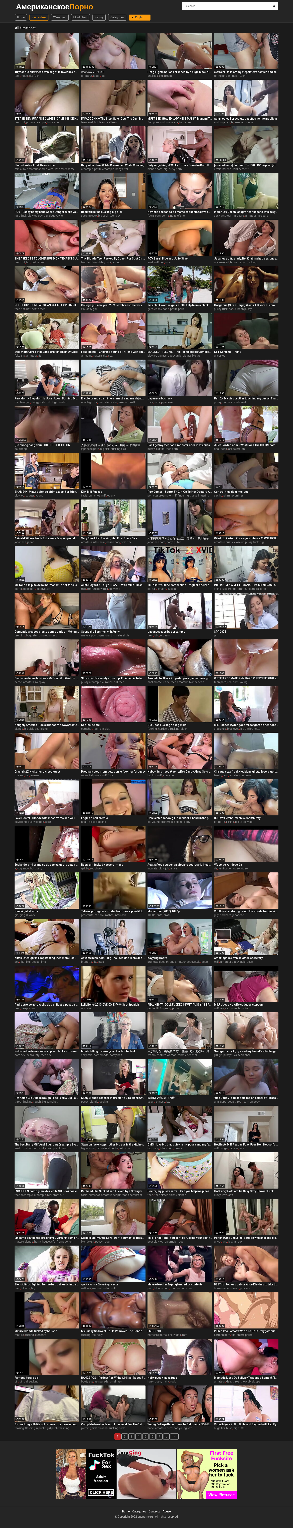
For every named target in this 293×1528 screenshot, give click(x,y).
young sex (185, 1428)
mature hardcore (181, 1288)
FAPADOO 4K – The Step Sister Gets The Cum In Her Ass (113, 118)
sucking (33, 1381)
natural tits (100, 355)
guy (216, 915)
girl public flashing (58, 1428)
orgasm (165, 635)
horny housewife (44, 1241)
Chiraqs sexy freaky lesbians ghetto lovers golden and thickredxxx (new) (246, 771)
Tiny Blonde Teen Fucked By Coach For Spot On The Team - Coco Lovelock (113, 258)
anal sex (152, 75)
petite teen (38, 262)
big (161, 75)
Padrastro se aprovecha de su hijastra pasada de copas (47, 1004)
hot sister (53, 122)
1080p (151, 915)
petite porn (177, 309)
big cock (103, 215)
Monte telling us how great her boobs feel (108, 1051)
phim (226, 495)
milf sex (219, 1008)
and (225, 775)
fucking (152, 728)
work (32, 915)
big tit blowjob (244, 821)
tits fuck (34, 75)
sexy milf (86, 1055)
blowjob (19, 495)
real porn (233, 682)
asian (150, 1101)
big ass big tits (192, 355)
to (215, 75)
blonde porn (154, 169)
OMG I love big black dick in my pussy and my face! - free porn (179, 1144)
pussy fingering (199, 495)
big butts (239, 1428)
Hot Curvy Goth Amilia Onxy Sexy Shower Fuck (243, 1191)
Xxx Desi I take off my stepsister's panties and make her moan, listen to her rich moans (246, 72)
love (224, 1195)
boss (250, 961)
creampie (87, 169)
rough (37, 1101)
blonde (85, 262)
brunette (219, 821)
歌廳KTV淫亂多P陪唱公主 (163, 1097)
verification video (229, 868)
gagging (101, 821)
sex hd (218, 495)
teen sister (161, 1195)
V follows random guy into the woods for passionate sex (246, 911)
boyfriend (21, 821)
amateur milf (127, 402)
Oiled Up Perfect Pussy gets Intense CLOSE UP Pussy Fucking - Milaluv (246, 538)
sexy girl (92, 309)
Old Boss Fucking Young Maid (167, 725)
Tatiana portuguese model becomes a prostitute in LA (113, 911)
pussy (217, 402)
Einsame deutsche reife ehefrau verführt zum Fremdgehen (47, 1237)
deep (224, 448)
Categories (117, 17)
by (87, 868)
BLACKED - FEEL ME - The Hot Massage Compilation (179, 351)
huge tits (219, 1428)
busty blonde (36, 821)
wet (243, 402)
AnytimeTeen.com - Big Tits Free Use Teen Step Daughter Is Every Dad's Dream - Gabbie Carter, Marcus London (113, 958)
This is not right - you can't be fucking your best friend (179, 1237)
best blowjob (155, 1241)
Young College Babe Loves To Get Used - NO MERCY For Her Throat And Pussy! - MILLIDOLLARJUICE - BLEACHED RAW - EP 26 (179, 1424)
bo (16, 448)
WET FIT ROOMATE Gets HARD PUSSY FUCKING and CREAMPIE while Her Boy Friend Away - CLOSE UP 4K (246, 678)
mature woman (166, 1055)
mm (184, 1334)
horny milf (116, 1055)
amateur (86, 75)
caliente (261, 588)
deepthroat (135, 1195)
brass (167, 915)
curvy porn (175, 169)
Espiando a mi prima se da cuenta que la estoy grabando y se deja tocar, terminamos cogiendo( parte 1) (47, 864)
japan (96, 75)
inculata (152, 868)
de (215, 868)
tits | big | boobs (29, 961)
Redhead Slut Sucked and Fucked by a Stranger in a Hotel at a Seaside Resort (113, 1191)
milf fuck (107, 775)
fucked (29, 1334)
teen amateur (179, 682)
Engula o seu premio (94, 818)
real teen (111, 122)
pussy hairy (162, 1381)
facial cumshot (90, 495)
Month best (80, 17)
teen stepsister (107, 402)
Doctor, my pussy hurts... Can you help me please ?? (179, 1191)
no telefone (177, 215)
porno (18, 588)
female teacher (187, 1055)
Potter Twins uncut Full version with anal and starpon (246, 1237)
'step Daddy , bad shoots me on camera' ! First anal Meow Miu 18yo (246, 1097)
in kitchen (126, 1148)
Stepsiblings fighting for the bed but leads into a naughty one (47, 1284)
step (101, 961)
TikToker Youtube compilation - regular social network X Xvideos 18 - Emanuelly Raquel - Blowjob (179, 585)
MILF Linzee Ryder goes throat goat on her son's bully (246, 725)
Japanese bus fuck (159, 398)
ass (231, 309)
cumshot (86, 728)
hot (28, 262)
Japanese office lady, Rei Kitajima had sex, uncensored (246, 258)
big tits (160, 448)
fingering (165, 1008)
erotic (217, 169)
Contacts (154, 1511)
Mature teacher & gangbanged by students (175, 1284)
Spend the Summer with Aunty (100, 631)
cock (48, 821)
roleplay (40, 682)
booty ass (87, 1381)
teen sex (46, 1055)
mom (84, 775)
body (170, 542)
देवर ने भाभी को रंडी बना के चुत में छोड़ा (99, 1284)
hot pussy (36, 868)
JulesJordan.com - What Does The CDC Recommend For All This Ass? (246, 445)
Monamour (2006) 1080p (163, 911)
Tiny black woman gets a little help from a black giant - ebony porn (179, 305)
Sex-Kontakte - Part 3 (227, 351)
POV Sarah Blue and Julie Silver (168, 258)
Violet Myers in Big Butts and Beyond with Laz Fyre (246, 1424)
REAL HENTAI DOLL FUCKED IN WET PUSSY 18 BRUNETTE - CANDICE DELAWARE (179, 1004)
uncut (217, 1241)
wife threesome (65, 169)
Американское (26, 6)
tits (95, 961)
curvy (217, 1195)
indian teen (239, 75)
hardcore (185, 122)
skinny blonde (177, 1195)
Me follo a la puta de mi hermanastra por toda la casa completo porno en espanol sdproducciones (47, 585)
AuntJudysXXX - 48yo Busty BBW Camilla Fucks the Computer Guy (113, 585)
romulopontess (47, 635)
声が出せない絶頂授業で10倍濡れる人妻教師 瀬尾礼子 (179, 1051)
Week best (59, 17)
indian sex (224, 75)
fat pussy (95, 775)
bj (232, 122)
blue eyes (233, 728)
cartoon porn (222, 1334)
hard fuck (21, 215)
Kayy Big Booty (157, 958)
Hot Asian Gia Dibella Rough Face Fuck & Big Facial (47, 1097)
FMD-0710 (154, 1331)
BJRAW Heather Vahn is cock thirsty (237, 818)
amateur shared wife (40, 169)
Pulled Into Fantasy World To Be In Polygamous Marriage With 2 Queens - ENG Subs (246, 1331)
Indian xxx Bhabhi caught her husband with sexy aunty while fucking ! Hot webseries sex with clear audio (246, 211)
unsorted (219, 355)
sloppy (256, 1381)
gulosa (171, 588)
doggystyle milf (41, 402)
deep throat (235, 1101)
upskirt (103, 1101)
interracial (121, 915)
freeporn (169, 75)
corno (165, 215)
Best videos (39, 17)
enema (34, 775)
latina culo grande (225, 588)
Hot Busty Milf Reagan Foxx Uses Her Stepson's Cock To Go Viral (246, 1144)
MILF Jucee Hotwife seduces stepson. (239, 1004)
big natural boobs (107, 1148)
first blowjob (100, 1428)
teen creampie (24, 1195)
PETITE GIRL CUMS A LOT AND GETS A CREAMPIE (46, 305)
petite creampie (104, 169)
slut (107, 728)
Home (21, 17)
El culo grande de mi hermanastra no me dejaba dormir (113, 398)
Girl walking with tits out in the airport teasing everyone (47, 1424)
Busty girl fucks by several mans (102, 864)
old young (153, 821)
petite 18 (153, 1008)
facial (91, 821)
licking (253, 262)
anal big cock (89, 402)
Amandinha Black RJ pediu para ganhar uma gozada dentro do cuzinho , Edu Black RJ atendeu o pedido (179, 678)
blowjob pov (35, 215)
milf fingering (180, 495)
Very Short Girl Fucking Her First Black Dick (109, 538)
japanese (167, 402)
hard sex (20, 1055)
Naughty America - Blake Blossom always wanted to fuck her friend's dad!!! (47, 725)
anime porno (245, 1334)
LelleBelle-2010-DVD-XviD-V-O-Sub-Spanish (110, 1004)
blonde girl (87, 1241)
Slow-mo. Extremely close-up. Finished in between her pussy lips (113, 678)
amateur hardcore (256, 215)
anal (150, 262)
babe (150, 1428)
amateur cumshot (166, 1428)
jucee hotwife (239, 1008)
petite (18, 682)
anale (173, 868)
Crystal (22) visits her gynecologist (37, 771)
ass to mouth (236, 448)
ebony (111, 495)
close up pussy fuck (246, 542)
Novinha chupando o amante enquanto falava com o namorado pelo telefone (179, 211)
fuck (150, 402)
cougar (30, 495)
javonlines (237, 495)
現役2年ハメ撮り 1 (92, 72)
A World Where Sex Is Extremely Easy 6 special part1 (47, 538)
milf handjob (22, 402)
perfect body (182, 821)
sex (110, 355)
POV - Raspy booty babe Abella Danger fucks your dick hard (47, 211)
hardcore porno (157, 1334)
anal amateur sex (158, 682)
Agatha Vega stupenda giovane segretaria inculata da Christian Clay (179, 864)
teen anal (87, 122)
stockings (220, 728)
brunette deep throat (160, 961)
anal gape (220, 1101)
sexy (157, 402)
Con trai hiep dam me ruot (231, 491)
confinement (240, 169)
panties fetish (231, 402)
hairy (150, 1381)
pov (17, 961)
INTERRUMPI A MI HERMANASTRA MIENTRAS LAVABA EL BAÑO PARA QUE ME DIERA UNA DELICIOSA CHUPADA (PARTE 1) (246, 585)
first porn (153, 122)
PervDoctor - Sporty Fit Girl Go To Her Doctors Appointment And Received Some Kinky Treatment (179, 491)
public (177, 542)
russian (234, 1288)
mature (97, 1288)
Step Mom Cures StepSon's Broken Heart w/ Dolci (46, 351)
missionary (113, 542)
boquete (31, 635)
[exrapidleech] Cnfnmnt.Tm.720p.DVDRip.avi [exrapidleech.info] (246, 165)
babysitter (121, 169)
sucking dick (118, 448)
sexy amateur (222, 215)
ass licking (41, 728)
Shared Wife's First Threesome (35, 165)
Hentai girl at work (26, 911)
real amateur (55, 1195)
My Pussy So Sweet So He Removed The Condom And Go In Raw (113, 1331)
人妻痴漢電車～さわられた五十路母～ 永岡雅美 (110, 445)
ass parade (101, 1381)
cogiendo (23, 868)
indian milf (109, 1288)
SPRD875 (220, 631)
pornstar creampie (159, 495)
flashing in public (35, 1428)
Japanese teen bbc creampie (166, 631)
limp (43, 961)
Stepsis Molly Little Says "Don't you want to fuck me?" (113, 1237)
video (244, 868)
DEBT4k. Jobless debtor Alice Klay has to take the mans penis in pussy (246, 1284)
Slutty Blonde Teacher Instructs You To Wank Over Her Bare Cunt (113, 1097)
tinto (159, 915)
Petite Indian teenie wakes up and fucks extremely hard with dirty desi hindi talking (47, 1051)
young (116, 262)
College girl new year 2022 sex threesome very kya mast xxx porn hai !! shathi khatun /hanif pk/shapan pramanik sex (113, 305)
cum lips (107, 682)
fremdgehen (65, 1241)
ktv (168, 1101)
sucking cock (222, 122)
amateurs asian (244, 122)
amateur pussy (223, 542)
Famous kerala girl (27, 1377)
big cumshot (60, 402)
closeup (19, 775)
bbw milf (114, 588)
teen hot (20, 122)
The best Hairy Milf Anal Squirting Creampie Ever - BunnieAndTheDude (47, 1144)
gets (150, 309)
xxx (83, 309)
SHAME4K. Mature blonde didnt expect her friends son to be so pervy (47, 491)
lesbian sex (235, 1241)
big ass (151, 588)
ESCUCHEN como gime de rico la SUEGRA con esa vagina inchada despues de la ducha (47, 1191)
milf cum (20, 169)
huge (25, 75)
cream (151, 1055)
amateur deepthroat (114, 1195)
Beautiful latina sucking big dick (101, 211)
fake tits (20, 355)
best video (174, 1334)
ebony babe (161, 309)
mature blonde (24, 1241)
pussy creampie (36, 122)
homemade (101, 1055)
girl (83, 868)
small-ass (116, 1381)
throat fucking (23, 1101)
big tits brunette (250, 728)
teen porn (172, 448)
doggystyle (175, 355)
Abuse (167, 1511)
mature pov (88, 635)
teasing (19, 1428)
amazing (86, 355)
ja (215, 635)
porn (150, 1288)
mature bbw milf (97, 588)
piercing (86, 1428)
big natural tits (106, 635)
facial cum (154, 215)
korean (226, 169)
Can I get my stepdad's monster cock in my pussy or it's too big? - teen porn (179, 445)
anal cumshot (23, 1148)
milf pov (159, 262)
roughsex (96, 868)
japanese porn (90, 448)
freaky (218, 775)
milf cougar (221, 1148)
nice (168, 262)
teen (17, 75)
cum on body (252, 1101)
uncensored (221, 262)
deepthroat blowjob (238, 1381)
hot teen (99, 122)
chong (23, 448)
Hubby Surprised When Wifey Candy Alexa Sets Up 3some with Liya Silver (179, 771)
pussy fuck (221, 309)
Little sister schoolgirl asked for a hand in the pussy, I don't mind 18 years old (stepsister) (179, 818)
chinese (160, 1101)
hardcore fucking (168, 728)
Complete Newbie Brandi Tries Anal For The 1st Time (113, 1424)
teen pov (115, 215)
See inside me (90, 725)
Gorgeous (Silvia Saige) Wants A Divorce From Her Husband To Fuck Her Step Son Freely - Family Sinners (246, 305)
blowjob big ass (157, 355)
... (166, 1436)
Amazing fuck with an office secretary (238, 958)
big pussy (153, 1148)
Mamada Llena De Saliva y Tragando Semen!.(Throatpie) (246, 1377)
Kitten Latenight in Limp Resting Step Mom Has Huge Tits (47, 958)
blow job (164, 868)
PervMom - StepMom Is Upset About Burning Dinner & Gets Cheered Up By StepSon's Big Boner (47, 398)
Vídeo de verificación (228, 864)
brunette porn (239, 262)
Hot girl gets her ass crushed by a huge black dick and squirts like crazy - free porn (179, 72)
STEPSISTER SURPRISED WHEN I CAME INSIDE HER (47, 118)
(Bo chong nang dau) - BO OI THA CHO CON (42, 445)
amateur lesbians (240, 775)
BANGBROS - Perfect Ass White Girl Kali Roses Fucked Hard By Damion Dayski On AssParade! (113, 1377)
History (99, 17)
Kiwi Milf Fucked (91, 491)
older (184, 728)
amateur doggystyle (187, 961)
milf (103, 495)
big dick (105, 448)
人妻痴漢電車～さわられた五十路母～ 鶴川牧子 (178, 538)
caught (161, 588)
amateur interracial (93, 542)
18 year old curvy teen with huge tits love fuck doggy (47, 72)
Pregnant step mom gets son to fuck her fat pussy (113, 771)
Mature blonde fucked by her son (36, 1331)
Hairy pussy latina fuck (162, 1377)
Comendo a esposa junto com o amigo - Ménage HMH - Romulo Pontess (47, 631)
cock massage (169, 122)
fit (39, 355)
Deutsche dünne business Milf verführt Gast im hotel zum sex (47, 678)
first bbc (126, 542)
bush (229, 1428)
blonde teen (196, 682)
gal (103, 75)
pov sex (245, 1288)
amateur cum (246, 588)
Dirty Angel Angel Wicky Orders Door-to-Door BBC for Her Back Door (179, 165)
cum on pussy (243, 309)
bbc (156, 635)
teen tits (20, 635)
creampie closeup (56, 1148)
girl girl (24, 915)
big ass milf (88, 1148)
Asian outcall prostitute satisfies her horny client (245, 118)
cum (32, 1008)
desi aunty (33, 1055)
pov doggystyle (53, 215)
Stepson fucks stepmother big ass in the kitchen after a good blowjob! (113, 1144)
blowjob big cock (101, 262)
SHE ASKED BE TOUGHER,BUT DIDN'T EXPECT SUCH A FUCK (47, 258)
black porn (166, 1148)
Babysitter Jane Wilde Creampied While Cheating (113, 165)
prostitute (87, 915)
